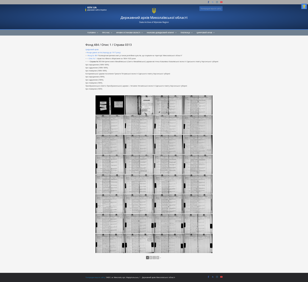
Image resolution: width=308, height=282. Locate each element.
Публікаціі (185, 32)
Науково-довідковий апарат (160, 32)
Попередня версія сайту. (95, 277)
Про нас (106, 32)
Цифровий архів (204, 32)
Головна (91, 32)
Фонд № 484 (92, 55)
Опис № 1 (92, 58)
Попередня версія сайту (211, 8)
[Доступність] (304, 6)
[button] (97, 32)
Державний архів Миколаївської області (154, 17)
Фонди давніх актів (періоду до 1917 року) (104, 52)
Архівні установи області (128, 32)
